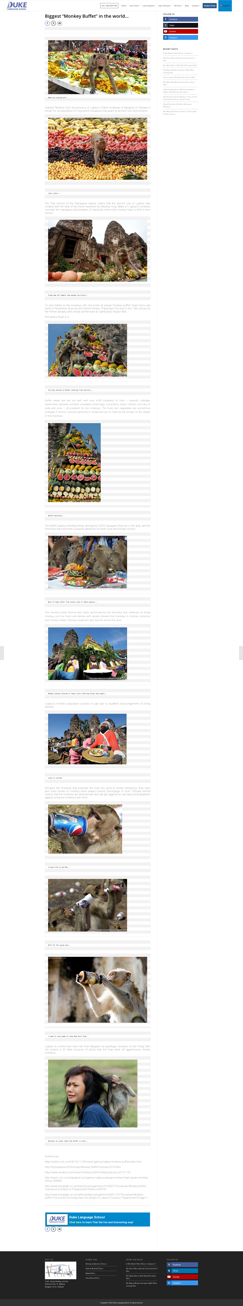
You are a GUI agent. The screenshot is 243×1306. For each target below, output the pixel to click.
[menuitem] (109, 5)
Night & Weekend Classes (94, 1268)
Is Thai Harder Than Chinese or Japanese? (178, 53)
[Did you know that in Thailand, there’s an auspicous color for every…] (2, 653)
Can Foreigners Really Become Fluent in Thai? (179, 77)
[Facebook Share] (47, 23)
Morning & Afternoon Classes (96, 1264)
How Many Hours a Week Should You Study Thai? (180, 65)
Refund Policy (90, 1273)
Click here (75, 1222)
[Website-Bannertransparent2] (17, 5)
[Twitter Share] (53, 23)
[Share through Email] (59, 23)
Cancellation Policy (92, 1278)
